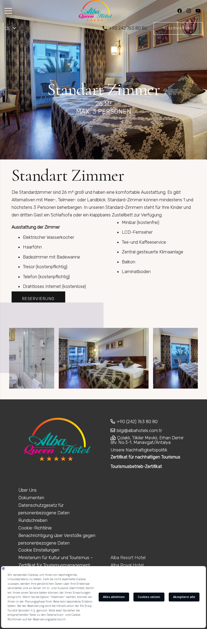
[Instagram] (188, 10)
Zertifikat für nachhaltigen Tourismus (145, 457)
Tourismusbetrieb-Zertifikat (136, 466)
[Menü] (8, 11)
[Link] (95, 11)
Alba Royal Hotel (127, 565)
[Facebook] (179, 10)
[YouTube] (197, 10)
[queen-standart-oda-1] (104, 358)
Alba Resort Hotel (128, 557)
